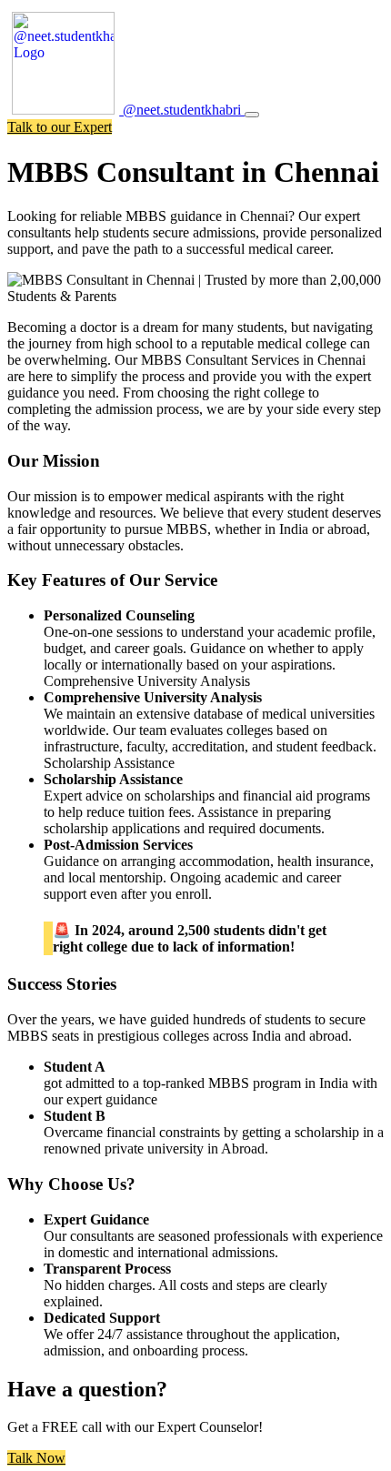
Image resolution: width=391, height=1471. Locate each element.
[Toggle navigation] (252, 114)
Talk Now (36, 1458)
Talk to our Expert (59, 127)
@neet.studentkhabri (182, 109)
